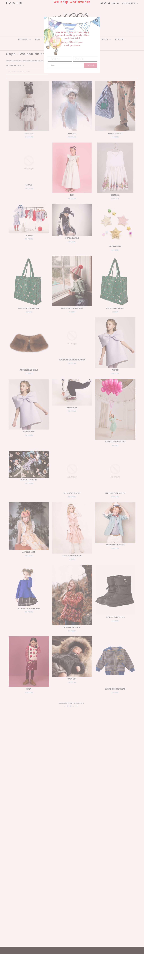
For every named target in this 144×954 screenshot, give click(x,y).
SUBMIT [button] (90, 65)
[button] (96, 20)
